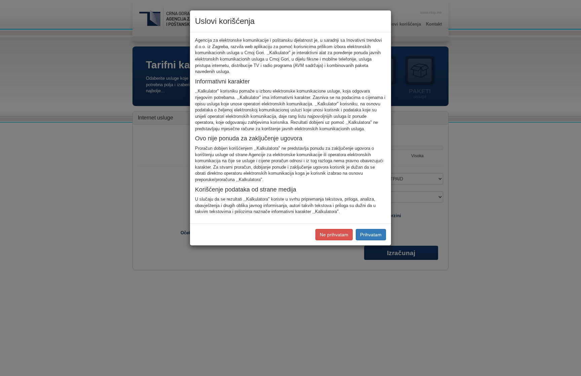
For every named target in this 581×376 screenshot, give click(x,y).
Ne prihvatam (334, 234)
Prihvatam (371, 234)
